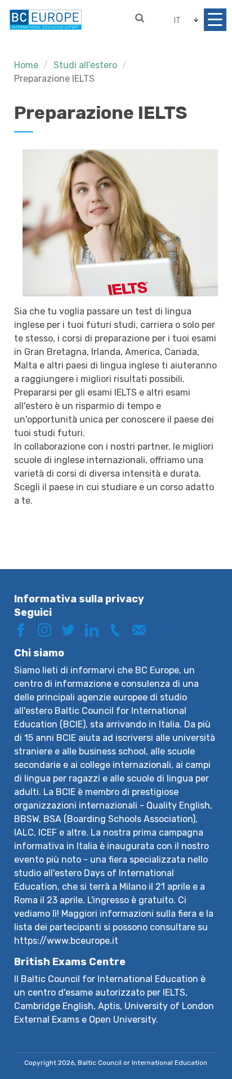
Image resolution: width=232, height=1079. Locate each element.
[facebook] (24, 629)
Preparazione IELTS (54, 78)
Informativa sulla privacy (79, 599)
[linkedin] (95, 629)
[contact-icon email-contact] (143, 629)
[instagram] (48, 629)
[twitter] (72, 629)
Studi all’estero (85, 65)
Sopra (200, 1032)
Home (26, 65)
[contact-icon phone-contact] (119, 629)
